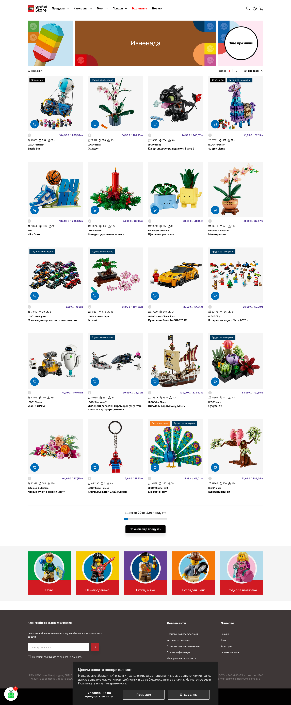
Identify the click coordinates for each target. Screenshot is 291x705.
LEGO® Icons (94, 144)
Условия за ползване (178, 640)
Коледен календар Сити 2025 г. (228, 320)
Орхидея (93, 148)
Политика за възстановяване (183, 646)
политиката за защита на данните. (63, 656)
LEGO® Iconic (95, 230)
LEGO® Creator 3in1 (158, 488)
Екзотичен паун (158, 492)
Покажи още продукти (145, 529)
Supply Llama (216, 148)
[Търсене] (248, 8)
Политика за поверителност (182, 634)
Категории (81, 8)
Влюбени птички (219, 492)
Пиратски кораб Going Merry (166, 406)
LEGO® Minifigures (37, 316)
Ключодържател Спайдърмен (107, 492)
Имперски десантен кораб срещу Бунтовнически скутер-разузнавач (115, 407)
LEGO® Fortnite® (36, 144)
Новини (157, 8)
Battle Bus (34, 148)
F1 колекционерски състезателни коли (52, 320)
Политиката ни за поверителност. (102, 683)
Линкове (227, 623)
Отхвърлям (189, 694)
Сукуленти (215, 406)
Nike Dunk (34, 234)
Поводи (118, 8)
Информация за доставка (181, 658)
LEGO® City (214, 316)
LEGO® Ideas (214, 488)
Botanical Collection (158, 230)
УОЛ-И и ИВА (36, 406)
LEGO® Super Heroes (98, 488)
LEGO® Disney (35, 402)
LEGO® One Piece (157, 402)
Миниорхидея (217, 234)
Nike (30, 230)
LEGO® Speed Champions (161, 316)
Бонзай (93, 320)
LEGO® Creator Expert (99, 316)
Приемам (143, 694)
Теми (100, 8)
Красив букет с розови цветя (46, 492)
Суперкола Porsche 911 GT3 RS (167, 320)
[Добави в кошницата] (34, 124)
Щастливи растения (161, 234)
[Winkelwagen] (261, 8)
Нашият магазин (230, 652)
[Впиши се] (255, 8)
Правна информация (178, 652)
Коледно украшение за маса (106, 234)
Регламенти (176, 623)
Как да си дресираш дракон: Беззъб (171, 148)
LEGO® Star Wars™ (97, 402)
